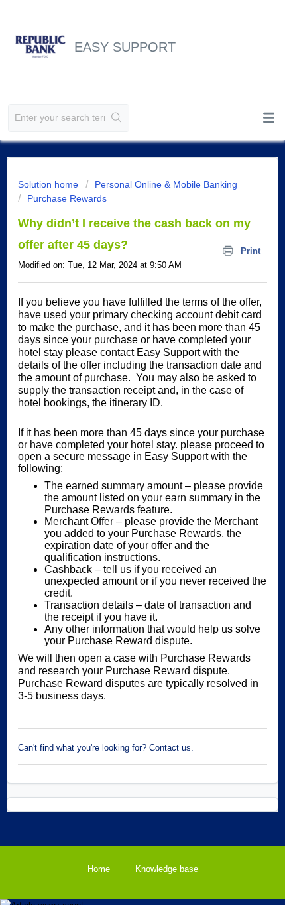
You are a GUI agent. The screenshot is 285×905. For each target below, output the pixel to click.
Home (98, 869)
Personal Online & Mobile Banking (166, 184)
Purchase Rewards (67, 198)
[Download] (118, 447)
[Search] (117, 118)
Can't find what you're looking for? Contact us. (106, 748)
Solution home (49, 184)
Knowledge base (166, 869)
